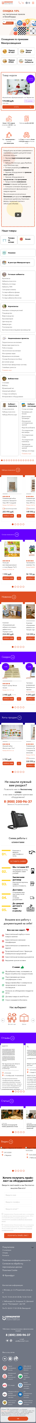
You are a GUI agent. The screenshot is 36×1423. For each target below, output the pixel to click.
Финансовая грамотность (10, 345)
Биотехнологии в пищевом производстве (16, 330)
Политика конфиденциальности (16, 1260)
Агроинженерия (7, 319)
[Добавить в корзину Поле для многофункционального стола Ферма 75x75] (19, 578)
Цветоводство (7, 321)
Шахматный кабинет (9, 391)
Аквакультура (6, 324)
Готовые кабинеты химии (10, 295)
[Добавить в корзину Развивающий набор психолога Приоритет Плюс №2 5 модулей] (19, 516)
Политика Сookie (9, 1270)
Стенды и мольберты (9, 394)
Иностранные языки (8, 353)
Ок (18, 1418)
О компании (6, 1250)
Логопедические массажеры (27, 431)
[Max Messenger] (29, 3)
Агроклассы (6, 278)
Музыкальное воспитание (10, 356)
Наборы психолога (8, 412)
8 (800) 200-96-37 (20, 3)
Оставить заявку (18, 861)
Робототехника (7, 348)
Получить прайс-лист (18, 1236)
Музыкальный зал (8, 388)
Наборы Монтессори (9, 415)
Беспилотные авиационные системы (14, 365)
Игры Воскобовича (28, 428)
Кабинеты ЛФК (7, 287)
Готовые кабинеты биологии (11, 298)
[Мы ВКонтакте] (4, 1358)
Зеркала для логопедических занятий (27, 446)
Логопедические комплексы (27, 440)
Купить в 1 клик (8, 515)
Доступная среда (8, 362)
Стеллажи (5, 383)
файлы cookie (5, 1411)
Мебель (5, 385)
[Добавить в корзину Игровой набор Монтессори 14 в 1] (19, 763)
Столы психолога (8, 409)
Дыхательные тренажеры (26, 417)
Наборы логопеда (28, 451)
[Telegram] (27, 3)
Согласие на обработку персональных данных (12, 1265)
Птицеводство (7, 313)
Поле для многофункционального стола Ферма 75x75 (10, 565)
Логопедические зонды (27, 436)
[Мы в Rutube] (15, 1358)
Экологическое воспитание (11, 351)
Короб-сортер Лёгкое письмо (10, 687)
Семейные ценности (9, 367)
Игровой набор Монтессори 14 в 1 (9, 747)
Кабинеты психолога (9, 281)
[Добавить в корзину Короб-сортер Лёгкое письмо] (19, 699)
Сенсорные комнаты (9, 289)
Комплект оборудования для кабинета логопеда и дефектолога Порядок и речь (9, 627)
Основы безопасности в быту (12, 359)
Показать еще (7, 370)
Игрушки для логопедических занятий (27, 423)
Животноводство (8, 316)
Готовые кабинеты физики (11, 292)
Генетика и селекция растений (12, 310)
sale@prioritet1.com (22, 1341)
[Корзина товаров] (22, 3)
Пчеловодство (7, 327)
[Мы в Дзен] (10, 1358)
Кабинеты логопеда (9, 284)
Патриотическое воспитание (12, 342)
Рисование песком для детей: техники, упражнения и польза (10, 1125)
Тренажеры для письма (27, 413)
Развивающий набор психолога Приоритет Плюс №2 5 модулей (10, 500)
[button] (4, 21)
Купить (16, 107)
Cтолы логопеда (27, 409)
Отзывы (5, 1253)
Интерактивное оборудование (12, 396)
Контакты (5, 1255)
